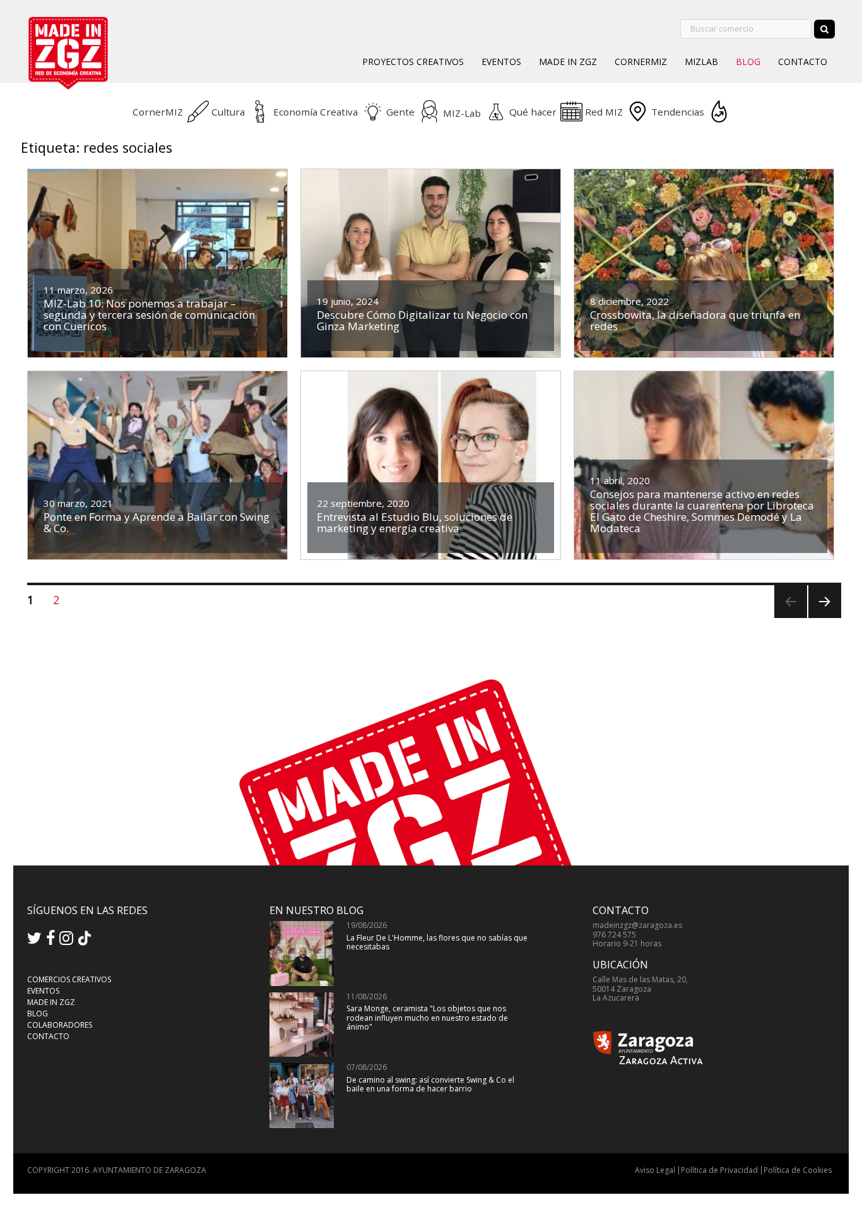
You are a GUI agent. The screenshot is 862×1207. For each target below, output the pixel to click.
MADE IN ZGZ (568, 62)
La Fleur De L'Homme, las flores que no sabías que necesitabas (437, 942)
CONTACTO (802, 62)
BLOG (748, 62)
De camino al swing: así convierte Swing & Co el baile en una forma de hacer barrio (430, 1084)
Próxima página (823, 617)
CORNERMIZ (641, 62)
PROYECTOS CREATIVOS (413, 62)
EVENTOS (501, 62)
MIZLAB (701, 62)
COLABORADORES (59, 1025)
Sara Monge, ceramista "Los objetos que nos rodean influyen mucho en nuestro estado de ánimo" (427, 1017)
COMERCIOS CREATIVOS (69, 979)
